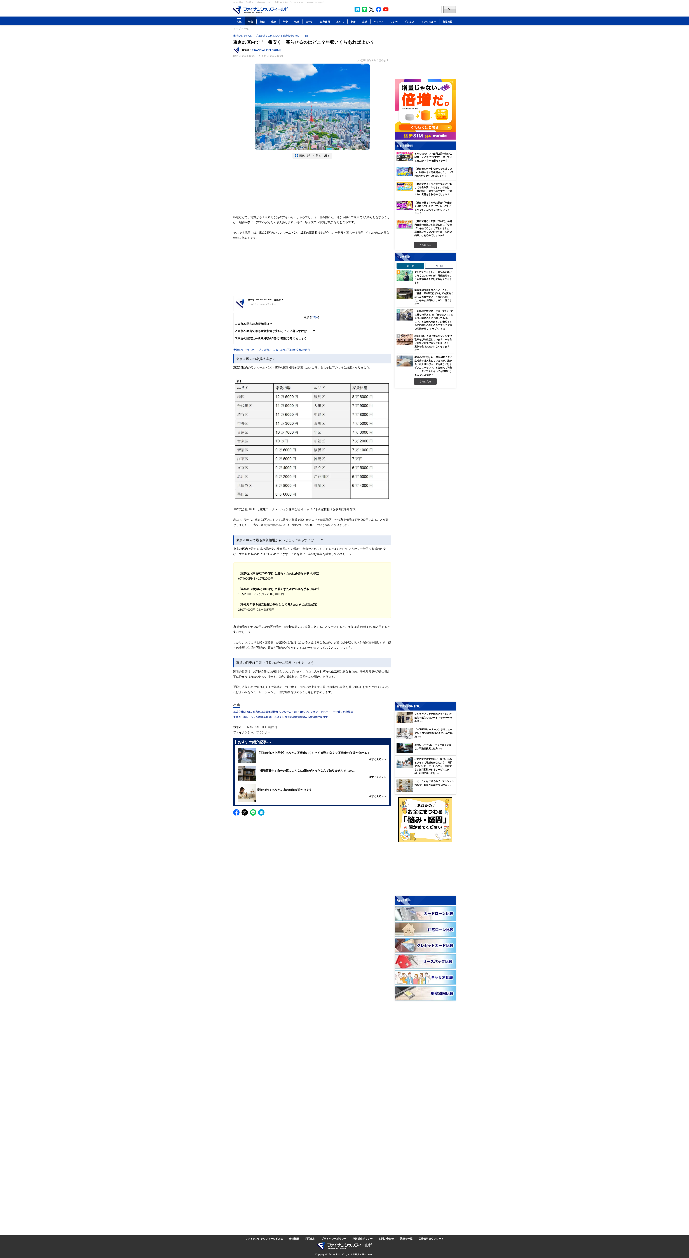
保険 (296, 21)
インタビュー (428, 21)
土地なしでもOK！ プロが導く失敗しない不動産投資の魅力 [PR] (270, 35)
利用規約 (310, 1238)
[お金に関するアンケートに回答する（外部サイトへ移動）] (425, 819)
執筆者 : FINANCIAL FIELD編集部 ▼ (265, 300)
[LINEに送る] (253, 812)
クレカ (394, 21)
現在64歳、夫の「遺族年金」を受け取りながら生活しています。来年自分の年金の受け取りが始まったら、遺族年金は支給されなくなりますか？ (433, 343)
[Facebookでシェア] (236, 812)
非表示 (314, 317)
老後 (353, 21)
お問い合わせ (386, 1238)
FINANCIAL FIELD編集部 (266, 50)
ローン (309, 21)
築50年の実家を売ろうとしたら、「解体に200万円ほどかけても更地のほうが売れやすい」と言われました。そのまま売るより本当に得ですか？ (433, 297)
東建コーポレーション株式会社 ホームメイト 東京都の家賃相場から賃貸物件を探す (280, 717)
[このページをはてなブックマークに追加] (357, 9)
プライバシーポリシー (333, 1238)
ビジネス (409, 21)
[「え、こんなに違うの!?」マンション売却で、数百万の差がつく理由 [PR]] (426, 791)
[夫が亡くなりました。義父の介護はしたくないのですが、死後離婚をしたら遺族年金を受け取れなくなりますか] (405, 276)
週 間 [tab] (410, 266)
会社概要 (294, 1238)
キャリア (379, 21)
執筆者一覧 (406, 1238)
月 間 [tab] (439, 266)
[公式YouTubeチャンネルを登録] (385, 9)
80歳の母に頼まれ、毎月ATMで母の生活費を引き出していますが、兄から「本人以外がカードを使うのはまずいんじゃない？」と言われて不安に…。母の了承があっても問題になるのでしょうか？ (433, 366)
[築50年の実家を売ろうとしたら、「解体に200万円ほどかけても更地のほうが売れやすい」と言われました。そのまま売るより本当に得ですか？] (405, 293)
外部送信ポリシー (363, 1238)
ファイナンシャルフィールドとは (264, 1238)
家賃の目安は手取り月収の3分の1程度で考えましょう (271, 338)
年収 (250, 21)
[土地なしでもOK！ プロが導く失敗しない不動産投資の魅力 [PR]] (426, 752)
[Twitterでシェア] (245, 812)
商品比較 (447, 21)
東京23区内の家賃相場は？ (253, 323)
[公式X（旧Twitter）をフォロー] (371, 9)
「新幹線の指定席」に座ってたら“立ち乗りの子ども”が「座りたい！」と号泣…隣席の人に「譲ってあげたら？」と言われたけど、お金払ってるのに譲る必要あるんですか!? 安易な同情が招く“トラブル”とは (433, 320)
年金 (285, 21)
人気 (239, 21)
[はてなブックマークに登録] (261, 812)
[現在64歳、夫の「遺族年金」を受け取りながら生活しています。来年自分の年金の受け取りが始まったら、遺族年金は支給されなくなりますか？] (405, 339)
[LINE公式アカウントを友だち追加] (364, 9)
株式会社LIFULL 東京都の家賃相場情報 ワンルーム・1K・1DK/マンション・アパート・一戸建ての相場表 (293, 712)
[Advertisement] (312, 187)
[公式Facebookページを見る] (378, 9)
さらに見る (425, 245)
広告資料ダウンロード (431, 1238)
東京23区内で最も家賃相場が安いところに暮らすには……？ (275, 330)
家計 (364, 21)
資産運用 (325, 21)
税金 (273, 21)
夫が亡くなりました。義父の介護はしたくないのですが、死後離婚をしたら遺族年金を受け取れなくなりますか (433, 277)
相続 (262, 21)
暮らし (340, 21)
